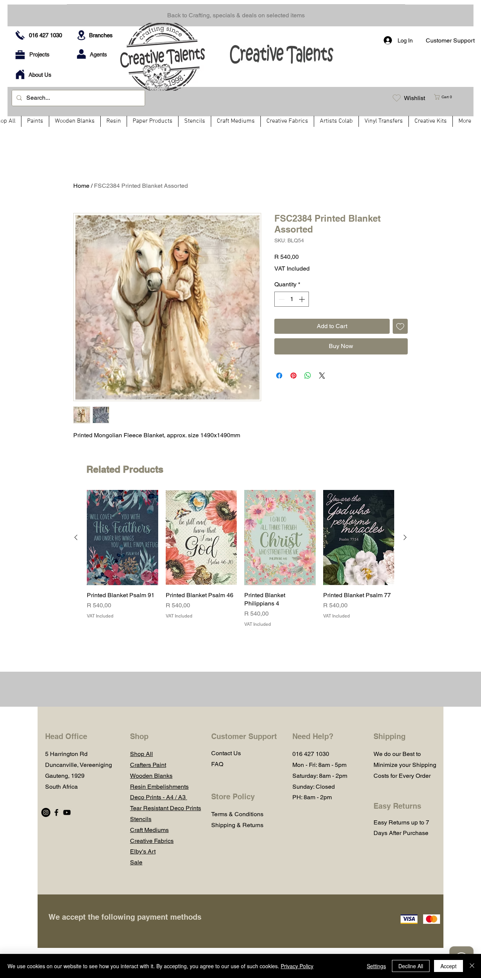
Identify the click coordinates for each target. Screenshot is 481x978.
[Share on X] (322, 375)
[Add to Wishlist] (400, 326)
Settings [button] (376, 966)
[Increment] (302, 299)
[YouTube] (66, 812)
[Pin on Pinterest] (293, 375)
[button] (446, 97)
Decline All (410, 966)
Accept (448, 966)
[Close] (471, 966)
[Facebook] (56, 812)
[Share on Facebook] (279, 375)
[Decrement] (280, 299)
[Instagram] (45, 812)
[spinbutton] (291, 299)
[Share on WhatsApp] (307, 375)
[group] (240, 559)
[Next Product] (405, 537)
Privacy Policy (297, 966)
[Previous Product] (75, 537)
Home (81, 185)
